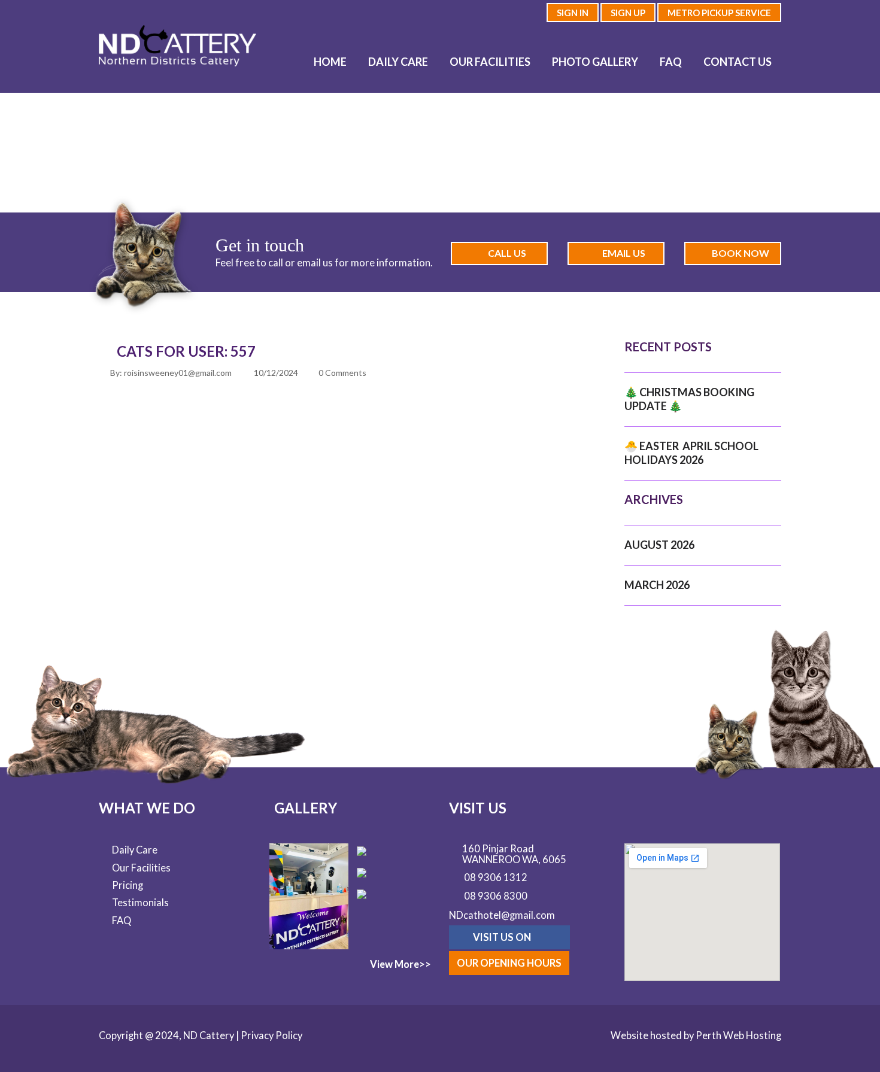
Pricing (127, 885)
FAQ (671, 61)
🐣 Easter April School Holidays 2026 (691, 452)
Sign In (572, 12)
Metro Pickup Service (719, 12)
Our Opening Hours (509, 963)
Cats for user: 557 (186, 351)
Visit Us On (503, 937)
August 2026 (659, 544)
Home (330, 61)
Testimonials (140, 903)
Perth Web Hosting (738, 1035)
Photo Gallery (595, 61)
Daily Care (398, 61)
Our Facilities (490, 61)
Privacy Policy (271, 1035)
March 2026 (657, 584)
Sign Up (628, 12)
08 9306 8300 (495, 896)
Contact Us (737, 61)
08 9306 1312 (495, 878)
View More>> (400, 964)
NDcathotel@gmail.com (502, 915)
